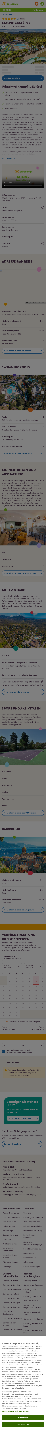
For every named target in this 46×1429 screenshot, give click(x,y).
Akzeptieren (23, 1418)
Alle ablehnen (23, 1424)
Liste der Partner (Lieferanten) (15, 1411)
